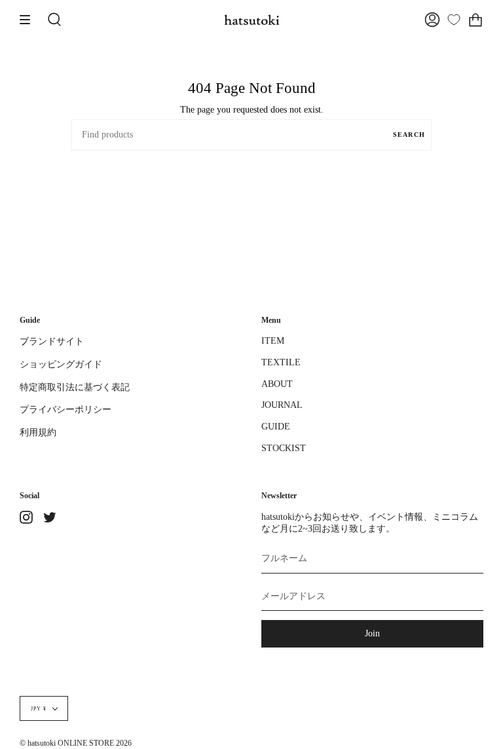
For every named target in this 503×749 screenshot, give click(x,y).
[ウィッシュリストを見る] (454, 19)
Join (372, 633)
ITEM (272, 341)
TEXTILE (281, 362)
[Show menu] (29, 19)
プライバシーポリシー (65, 409)
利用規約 (38, 432)
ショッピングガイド (61, 364)
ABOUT (277, 384)
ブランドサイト (52, 341)
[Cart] (475, 19)
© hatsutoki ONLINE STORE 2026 (76, 743)
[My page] (432, 19)
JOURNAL (282, 405)
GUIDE (275, 426)
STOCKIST (283, 448)
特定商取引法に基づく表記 (75, 387)
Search (409, 134)
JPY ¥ (39, 708)
